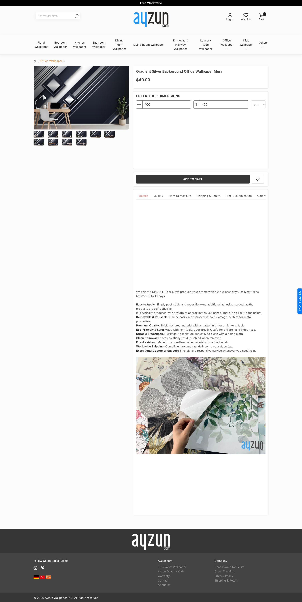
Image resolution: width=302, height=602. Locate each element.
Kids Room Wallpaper (172, 567)
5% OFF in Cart (299, 301)
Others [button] (263, 42)
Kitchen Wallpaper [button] (79, 44)
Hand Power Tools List (229, 567)
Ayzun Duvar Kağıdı (171, 571)
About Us (164, 585)
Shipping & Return (226, 580)
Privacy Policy (223, 576)
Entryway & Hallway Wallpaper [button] (180, 45)
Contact (163, 580)
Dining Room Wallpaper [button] (119, 45)
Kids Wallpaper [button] (246, 42)
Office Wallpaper (51, 61)
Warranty (164, 576)
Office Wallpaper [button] (226, 42)
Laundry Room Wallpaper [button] (205, 45)
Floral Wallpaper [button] (41, 44)
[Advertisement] (200, 137)
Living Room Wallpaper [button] (148, 44)
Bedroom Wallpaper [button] (60, 44)
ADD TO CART (193, 179)
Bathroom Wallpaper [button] (98, 44)
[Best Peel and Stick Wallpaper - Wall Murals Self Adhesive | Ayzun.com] (151, 20)
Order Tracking (224, 571)
